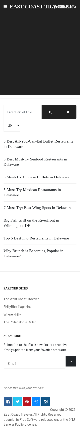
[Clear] (67, 112)
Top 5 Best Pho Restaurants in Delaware (36, 238)
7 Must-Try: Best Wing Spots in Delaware (38, 207)
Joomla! (10, 419)
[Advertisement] (40, 55)
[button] (5, 7)
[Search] (50, 112)
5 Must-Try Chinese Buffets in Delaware (36, 177)
